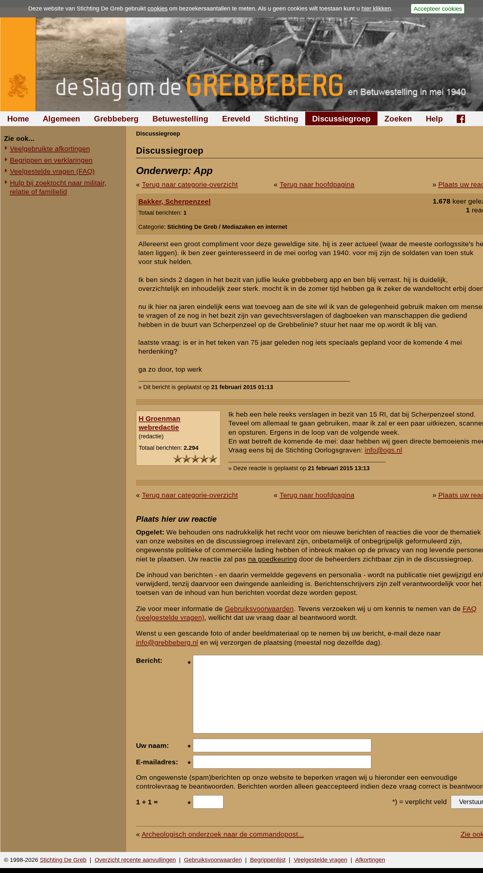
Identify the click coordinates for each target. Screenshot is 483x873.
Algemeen (61, 118)
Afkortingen (370, 860)
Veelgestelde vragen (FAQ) (52, 171)
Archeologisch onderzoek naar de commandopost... (223, 834)
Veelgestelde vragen (320, 860)
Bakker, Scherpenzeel (174, 201)
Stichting (281, 118)
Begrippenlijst (268, 860)
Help (434, 118)
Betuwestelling (180, 118)
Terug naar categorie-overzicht (190, 184)
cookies (158, 8)
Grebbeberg (116, 118)
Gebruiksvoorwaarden (259, 608)
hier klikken (376, 8)
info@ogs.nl (383, 450)
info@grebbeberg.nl (167, 642)
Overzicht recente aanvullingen (135, 860)
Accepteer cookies (438, 8)
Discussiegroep (341, 118)
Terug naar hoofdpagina (317, 184)
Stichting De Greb (63, 860)
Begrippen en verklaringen (51, 160)
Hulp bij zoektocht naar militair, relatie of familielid (58, 187)
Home (18, 118)
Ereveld (236, 118)
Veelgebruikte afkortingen (50, 148)
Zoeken (398, 118)
